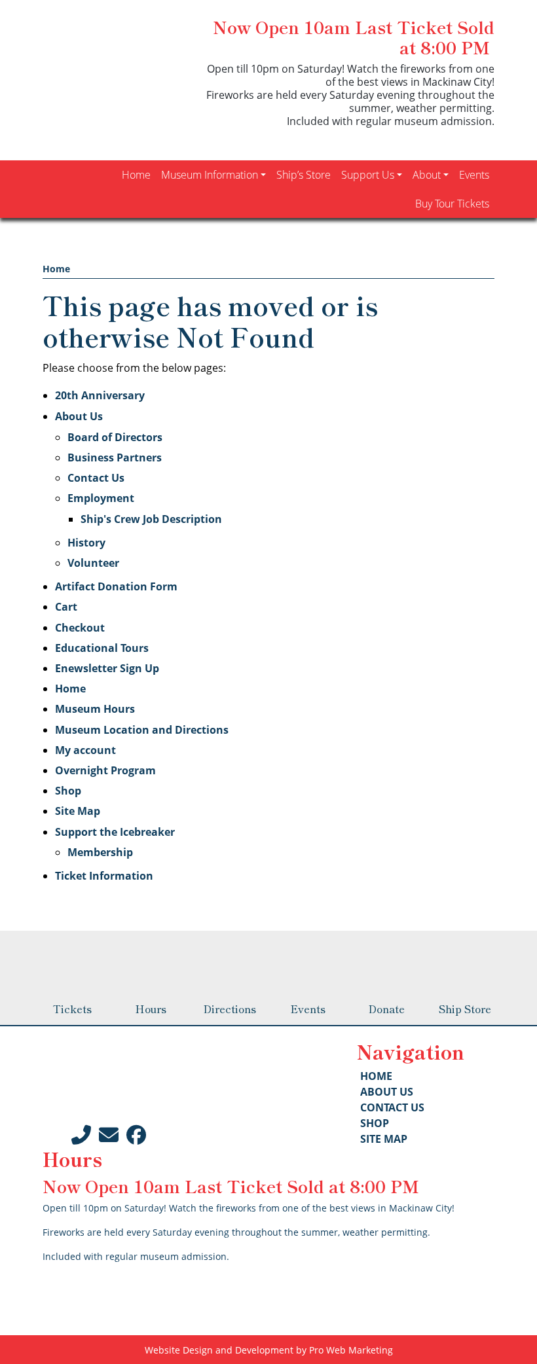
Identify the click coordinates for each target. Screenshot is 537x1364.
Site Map (77, 811)
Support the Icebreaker (115, 832)
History (86, 542)
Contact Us (95, 478)
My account (85, 750)
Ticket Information (104, 876)
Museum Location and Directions (142, 730)
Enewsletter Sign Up (107, 668)
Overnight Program (105, 770)
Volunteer (93, 563)
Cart (66, 607)
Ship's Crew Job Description (151, 519)
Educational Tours (102, 648)
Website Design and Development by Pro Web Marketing (269, 1350)
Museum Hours (95, 709)
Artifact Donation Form (116, 586)
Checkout (80, 627)
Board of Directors (114, 437)
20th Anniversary (100, 395)
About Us (79, 416)
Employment (100, 498)
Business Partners (114, 457)
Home (56, 268)
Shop (68, 790)
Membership (100, 852)
